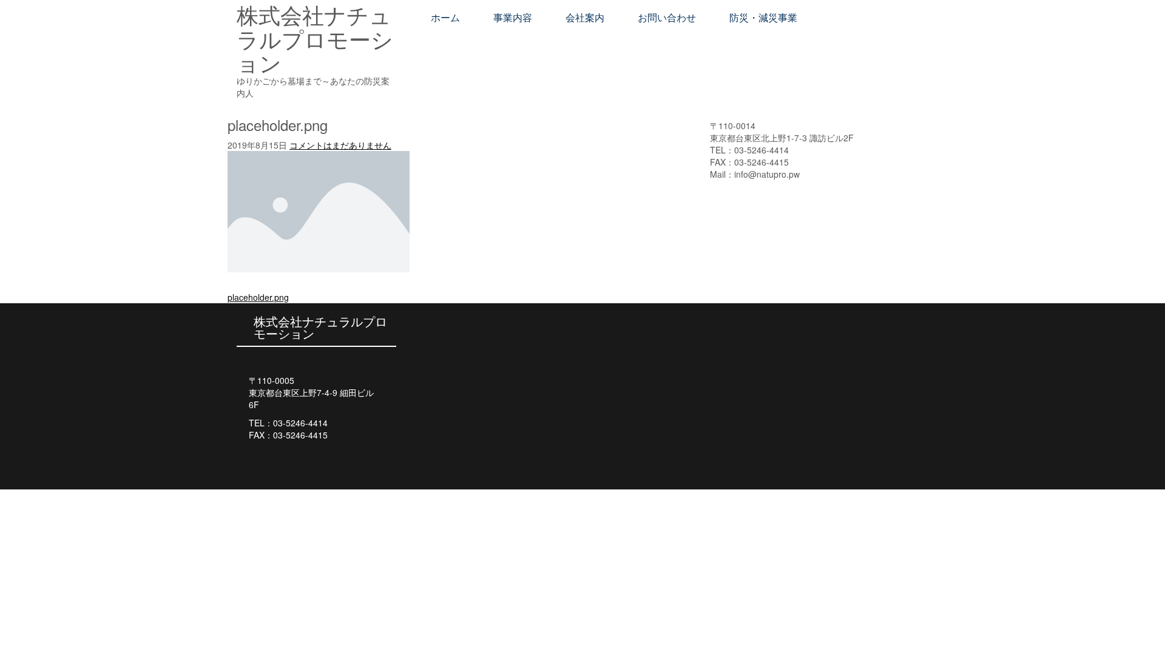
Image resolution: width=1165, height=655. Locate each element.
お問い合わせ (667, 18)
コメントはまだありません (340, 145)
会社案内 (585, 18)
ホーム (445, 18)
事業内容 (512, 18)
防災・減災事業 (763, 18)
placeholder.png (258, 297)
